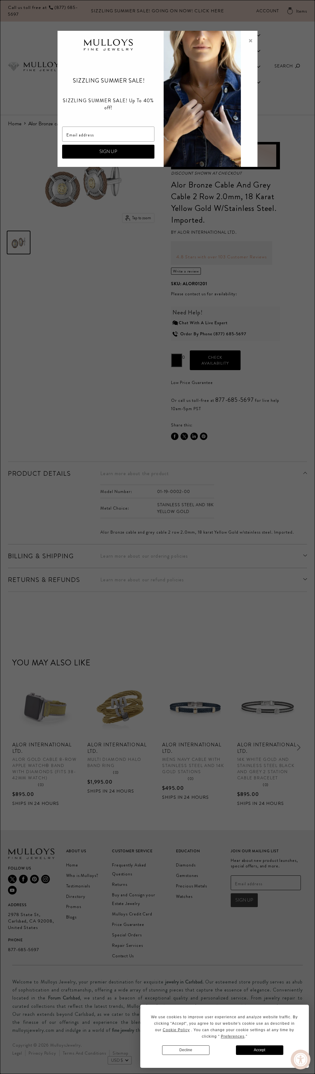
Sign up (108, 151)
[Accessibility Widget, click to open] (300, 1059)
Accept (259, 1050)
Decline (185, 1050)
